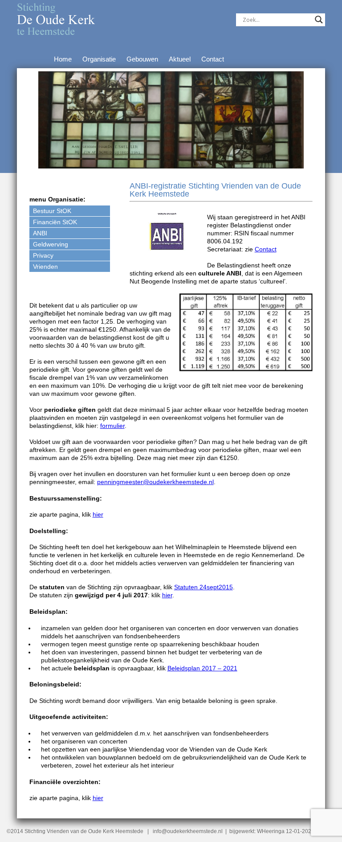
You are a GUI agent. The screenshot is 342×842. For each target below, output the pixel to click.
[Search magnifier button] (319, 19)
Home (63, 59)
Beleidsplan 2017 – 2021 (202, 668)
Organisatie (99, 59)
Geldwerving (50, 244)
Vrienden (45, 266)
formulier (112, 425)
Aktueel (180, 59)
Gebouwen (142, 59)
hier (98, 514)
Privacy (43, 255)
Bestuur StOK (52, 210)
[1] (46, 161)
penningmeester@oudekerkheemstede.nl (155, 481)
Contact (212, 59)
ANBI (40, 233)
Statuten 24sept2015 (203, 587)
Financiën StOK (55, 222)
